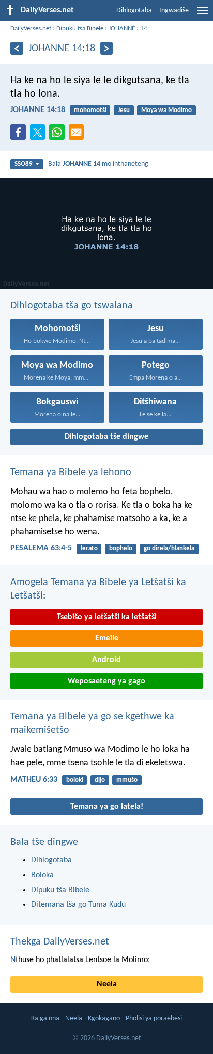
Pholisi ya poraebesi (154, 1018)
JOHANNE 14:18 (37, 110)
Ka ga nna (45, 1018)
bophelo (120, 548)
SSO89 (23, 164)
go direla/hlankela (169, 548)
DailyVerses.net (30, 28)
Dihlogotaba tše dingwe (106, 437)
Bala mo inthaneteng (98, 164)
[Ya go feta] (16, 48)
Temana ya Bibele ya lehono (70, 472)
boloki (74, 780)
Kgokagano (104, 1018)
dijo (100, 780)
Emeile (106, 638)
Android (106, 660)
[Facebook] (20, 135)
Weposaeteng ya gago (106, 681)
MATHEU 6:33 (33, 780)
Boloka (42, 875)
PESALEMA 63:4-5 (41, 548)
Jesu (124, 110)
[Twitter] (40, 135)
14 (143, 28)
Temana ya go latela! (106, 807)
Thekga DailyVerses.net (59, 942)
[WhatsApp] (59, 132)
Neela (107, 984)
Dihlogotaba (134, 10)
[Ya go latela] (106, 48)
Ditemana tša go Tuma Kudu (78, 905)
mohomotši (90, 110)
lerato (89, 548)
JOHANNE (122, 28)
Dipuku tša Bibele (79, 28)
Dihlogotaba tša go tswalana (71, 306)
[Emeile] (78, 135)
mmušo (127, 780)
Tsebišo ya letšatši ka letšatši (107, 617)
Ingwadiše (174, 10)
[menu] (202, 14)
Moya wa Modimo (166, 110)
